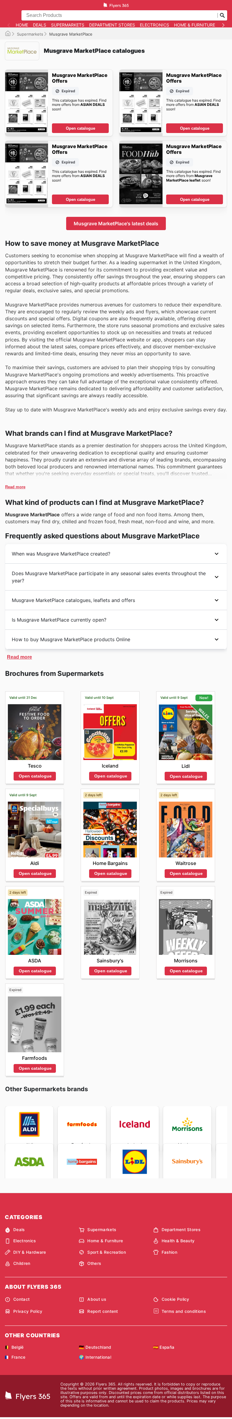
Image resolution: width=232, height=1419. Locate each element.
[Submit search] (222, 15)
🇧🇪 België (14, 1347)
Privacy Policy (27, 1311)
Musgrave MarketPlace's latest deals (116, 223)
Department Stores (112, 25)
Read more (15, 487)
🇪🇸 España (164, 1347)
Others (94, 1263)
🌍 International (95, 1357)
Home (22, 25)
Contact (21, 1299)
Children (22, 1263)
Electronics (154, 25)
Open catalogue (80, 128)
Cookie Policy (175, 1299)
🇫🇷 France (15, 1357)
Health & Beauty (178, 1240)
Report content (102, 1311)
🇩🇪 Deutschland (95, 1347)
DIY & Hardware (29, 1252)
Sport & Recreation (106, 1252)
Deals (39, 25)
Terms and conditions (184, 1311)
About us (96, 1299)
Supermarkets (67, 25)
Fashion (169, 1252)
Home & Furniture (194, 25)
